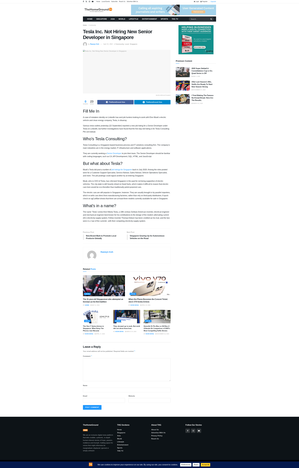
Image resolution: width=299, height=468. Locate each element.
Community (92, 25)
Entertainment (149, 19)
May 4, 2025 (196, 76)
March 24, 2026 (131, 331)
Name (85, 385)
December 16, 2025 (162, 334)
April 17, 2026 (100, 334)
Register (205, 1)
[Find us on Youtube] (92, 1)
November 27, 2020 (199, 89)
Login (197, 1)
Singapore (101, 19)
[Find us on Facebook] (83, 1)
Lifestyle (133, 19)
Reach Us (122, 1)
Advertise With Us (132, 1)
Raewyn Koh (94, 44)
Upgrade (213, 1)
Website (131, 396)
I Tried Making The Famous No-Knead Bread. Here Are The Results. (203, 97)
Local (127, 44)
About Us (155, 430)
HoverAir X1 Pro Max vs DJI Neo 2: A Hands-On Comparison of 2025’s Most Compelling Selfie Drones (157, 328)
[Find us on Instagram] (89, 1)
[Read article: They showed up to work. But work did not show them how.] (126, 316)
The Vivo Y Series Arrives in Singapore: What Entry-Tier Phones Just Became (93, 328)
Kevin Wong (134, 305)
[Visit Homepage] (101, 10)
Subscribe (114, 1)
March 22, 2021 (198, 103)
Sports (164, 19)
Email (85, 396)
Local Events (106, 1)
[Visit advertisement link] (173, 10)
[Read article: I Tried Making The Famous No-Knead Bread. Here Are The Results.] (183, 99)
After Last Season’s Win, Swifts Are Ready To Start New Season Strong (202, 84)
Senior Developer (114, 153)
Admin (87, 305)
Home (98, 1)
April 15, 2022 (108, 44)
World (122, 19)
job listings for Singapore (121, 170)
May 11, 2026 (95, 305)
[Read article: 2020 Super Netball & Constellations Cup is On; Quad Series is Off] (183, 72)
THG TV (175, 19)
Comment (87, 356)
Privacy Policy (156, 436)
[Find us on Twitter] (86, 1)
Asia (113, 19)
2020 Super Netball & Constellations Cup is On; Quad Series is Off (202, 70)
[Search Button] (211, 19)
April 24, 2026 (145, 305)
